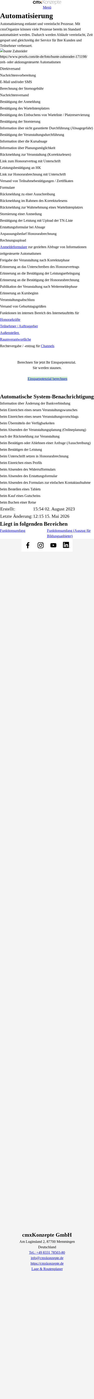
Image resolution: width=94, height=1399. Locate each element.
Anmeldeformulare (13, 247)
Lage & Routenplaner (47, 1269)
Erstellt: (7, 508)
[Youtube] (53, 545)
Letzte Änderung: (16, 516)
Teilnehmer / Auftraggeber (19, 326)
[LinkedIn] (66, 545)
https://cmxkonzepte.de (47, 1263)
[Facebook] (27, 545)
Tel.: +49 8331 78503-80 (47, 1252)
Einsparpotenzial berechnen (47, 379)
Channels (47, 346)
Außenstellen (10, 333)
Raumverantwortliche (15, 339)
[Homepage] (47, 2)
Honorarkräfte (10, 319)
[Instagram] (40, 545)
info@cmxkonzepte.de (47, 1258)
